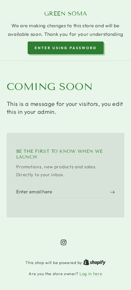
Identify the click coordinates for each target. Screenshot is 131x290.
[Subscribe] (112, 192)
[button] (66, 48)
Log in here (90, 273)
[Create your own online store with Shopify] (94, 262)
